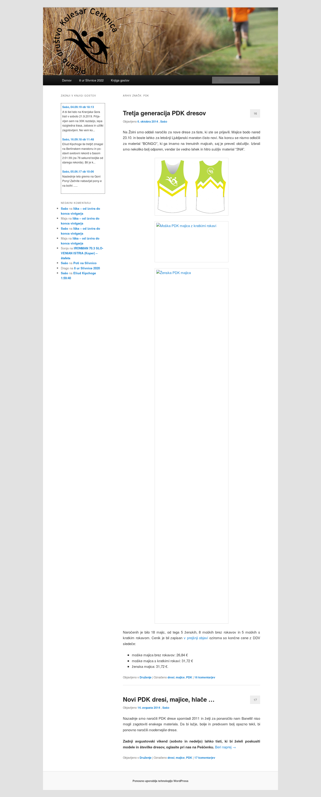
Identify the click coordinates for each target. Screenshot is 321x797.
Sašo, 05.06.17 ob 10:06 (78, 171)
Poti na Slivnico (85, 263)
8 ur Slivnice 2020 (87, 268)
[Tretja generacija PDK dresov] (191, 187)
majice (180, 677)
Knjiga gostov (120, 80)
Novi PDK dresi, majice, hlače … (169, 699)
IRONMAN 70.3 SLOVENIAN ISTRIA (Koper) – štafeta (82, 253)
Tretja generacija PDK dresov (164, 112)
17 (255, 699)
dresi (171, 677)
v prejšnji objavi (196, 637)
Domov (67, 80)
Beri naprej (225, 746)
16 (255, 113)
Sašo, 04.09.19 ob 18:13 (78, 107)
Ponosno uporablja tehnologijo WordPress (160, 781)
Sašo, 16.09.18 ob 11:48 (78, 139)
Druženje (146, 677)
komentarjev (204, 677)
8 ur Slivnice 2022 (91, 80)
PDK (189, 677)
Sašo (163, 121)
